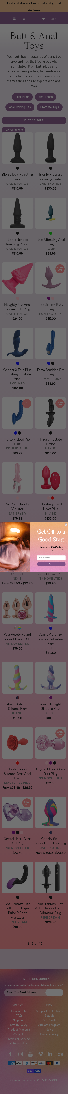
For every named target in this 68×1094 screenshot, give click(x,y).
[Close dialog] (66, 524)
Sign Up (51, 564)
